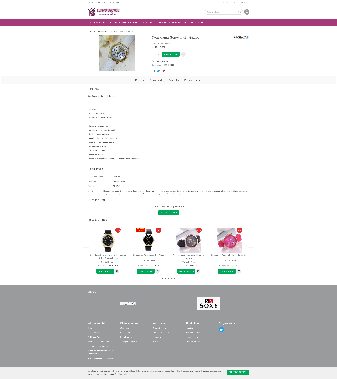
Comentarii (174, 80)
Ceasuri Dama (102, 32)
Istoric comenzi (114, 2)
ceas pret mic (232, 191)
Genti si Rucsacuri (128, 23)
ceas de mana (121, 191)
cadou (154, 191)
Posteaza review (168, 213)
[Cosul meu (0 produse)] (246, 12)
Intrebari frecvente (228, 2)
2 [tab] (165, 278)
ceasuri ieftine (220, 191)
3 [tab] (168, 278)
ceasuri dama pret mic (116, 194)
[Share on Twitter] (158, 71)
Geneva (102, 114)
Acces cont (91, 2)
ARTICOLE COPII (195, 23)
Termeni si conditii (95, 328)
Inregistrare (102, 2)
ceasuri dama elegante (169, 194)
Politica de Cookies (96, 337)
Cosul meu (125, 332)
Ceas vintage (108, 191)
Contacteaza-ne (243, 2)
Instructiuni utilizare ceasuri (99, 342)
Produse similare (193, 80)
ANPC (156, 342)
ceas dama (132, 191)
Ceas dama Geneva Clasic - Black (148, 255)
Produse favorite (193, 342)
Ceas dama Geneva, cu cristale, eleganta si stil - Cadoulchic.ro (107, 256)
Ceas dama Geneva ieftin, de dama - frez (229, 255)
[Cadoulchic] (107, 12)
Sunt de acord (237, 372)
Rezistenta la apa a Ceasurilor (100, 358)
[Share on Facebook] (168, 71)
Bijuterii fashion (177, 23)
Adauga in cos (170, 54)
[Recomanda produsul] (153, 71)
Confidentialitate (94, 332)
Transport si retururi (128, 342)
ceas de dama (144, 191)
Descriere (140, 80)
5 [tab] (174, 278)
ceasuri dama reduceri (189, 194)
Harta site (157, 337)
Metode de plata (127, 337)
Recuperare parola (194, 332)
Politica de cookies (181, 371)
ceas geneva (153, 194)
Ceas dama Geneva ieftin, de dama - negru (189, 256)
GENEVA (116, 186)
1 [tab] (162, 278)
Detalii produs (157, 80)
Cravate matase (149, 23)
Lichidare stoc (163, 191)
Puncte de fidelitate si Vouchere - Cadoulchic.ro (102, 352)
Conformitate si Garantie (98, 346)
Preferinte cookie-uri (122, 374)
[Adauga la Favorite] (183, 54)
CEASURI (113, 23)
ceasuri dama (176, 191)
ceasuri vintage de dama (137, 194)
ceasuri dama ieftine (191, 191)
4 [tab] (171, 278)
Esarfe (163, 23)
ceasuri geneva (206, 191)
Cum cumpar (126, 328)
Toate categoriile (97, 23)
